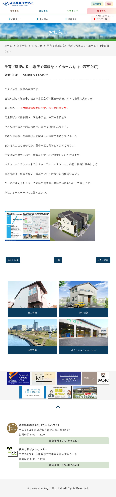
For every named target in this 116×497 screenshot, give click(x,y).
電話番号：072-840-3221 (64, 440)
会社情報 (101, 11)
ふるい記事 (102, 260)
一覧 (58, 260)
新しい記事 (13, 260)
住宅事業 (14, 11)
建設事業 (43, 11)
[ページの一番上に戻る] (58, 409)
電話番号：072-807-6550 (64, 465)
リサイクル (72, 11)
